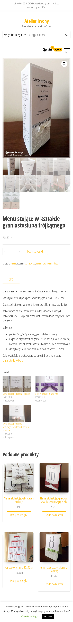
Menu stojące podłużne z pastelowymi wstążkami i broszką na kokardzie (16, 427)
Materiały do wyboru (13, 360)
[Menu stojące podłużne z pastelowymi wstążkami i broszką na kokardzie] (17, 413)
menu (38, 263)
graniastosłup (30, 263)
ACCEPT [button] (48, 616)
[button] (64, 64)
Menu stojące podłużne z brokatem (16, 393)
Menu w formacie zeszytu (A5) (46, 393)
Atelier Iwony (36, 21)
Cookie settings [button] (29, 616)
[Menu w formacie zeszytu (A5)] (49, 384)
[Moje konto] (45, 49)
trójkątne (56, 263)
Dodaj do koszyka (35, 251)
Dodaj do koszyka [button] (19, 515)
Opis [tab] (11, 279)
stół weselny (46, 263)
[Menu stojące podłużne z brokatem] (17, 384)
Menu (13, 263)
